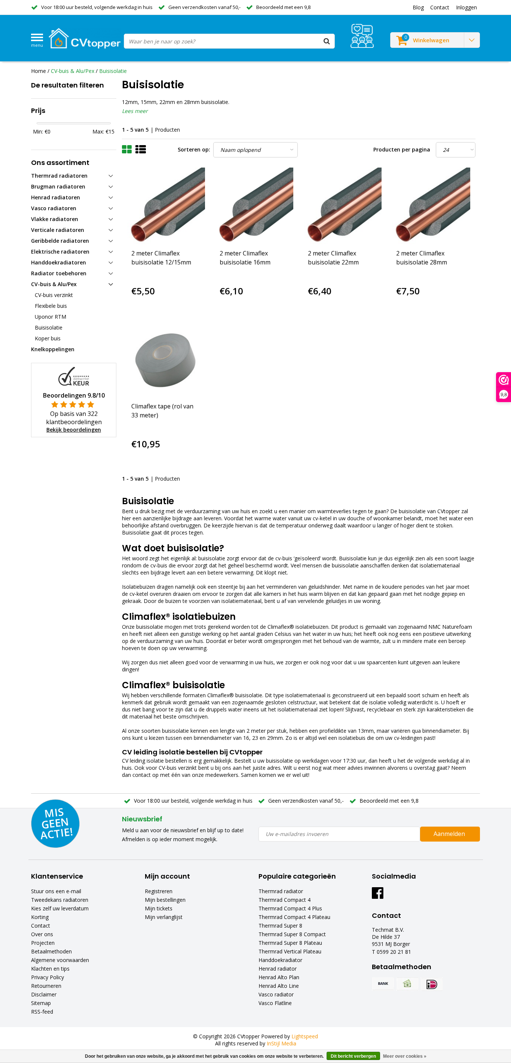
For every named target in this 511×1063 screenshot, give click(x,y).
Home (38, 70)
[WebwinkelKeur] (73, 375)
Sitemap (41, 1003)
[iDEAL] (431, 984)
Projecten (43, 942)
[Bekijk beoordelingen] (362, 36)
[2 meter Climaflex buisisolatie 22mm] (343, 206)
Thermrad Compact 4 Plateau (294, 916)
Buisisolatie (113, 70)
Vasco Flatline (275, 1003)
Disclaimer (43, 994)
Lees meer (135, 110)
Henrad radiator (277, 968)
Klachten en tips (50, 968)
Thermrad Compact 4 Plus (290, 908)
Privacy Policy (47, 977)
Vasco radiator (276, 994)
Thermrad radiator (280, 891)
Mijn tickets (158, 908)
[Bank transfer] (383, 984)
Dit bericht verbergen (353, 1056)
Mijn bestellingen (165, 899)
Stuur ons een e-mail (56, 891)
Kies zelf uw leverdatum (60, 908)
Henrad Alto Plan (278, 977)
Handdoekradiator (280, 960)
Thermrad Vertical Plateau (289, 951)
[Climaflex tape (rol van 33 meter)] (166, 359)
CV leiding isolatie (143, 760)
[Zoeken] (327, 41)
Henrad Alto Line (278, 985)
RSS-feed (42, 1011)
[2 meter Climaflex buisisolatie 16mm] (254, 206)
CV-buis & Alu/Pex (72, 70)
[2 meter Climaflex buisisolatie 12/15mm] (166, 206)
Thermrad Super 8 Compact (292, 934)
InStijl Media (281, 1043)
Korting (40, 916)
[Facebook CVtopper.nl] (377, 895)
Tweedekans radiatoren (59, 899)
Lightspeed (304, 1036)
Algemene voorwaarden (60, 960)
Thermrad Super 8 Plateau (290, 942)
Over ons (42, 934)
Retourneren (46, 985)
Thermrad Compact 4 (284, 899)
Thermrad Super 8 (280, 925)
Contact (40, 925)
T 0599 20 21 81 (391, 951)
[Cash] (407, 984)
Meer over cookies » (404, 1056)
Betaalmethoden (51, 951)
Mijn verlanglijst (164, 916)
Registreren (158, 891)
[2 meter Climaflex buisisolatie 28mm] (431, 206)
